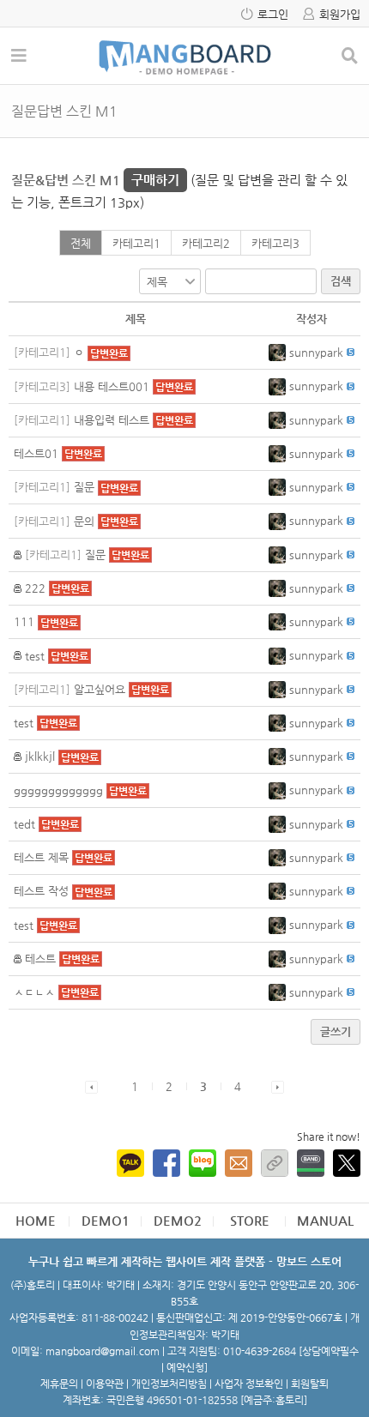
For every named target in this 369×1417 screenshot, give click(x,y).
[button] (279, 352)
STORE (249, 1220)
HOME (35, 1220)
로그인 (272, 14)
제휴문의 (59, 1384)
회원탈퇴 (310, 1384)
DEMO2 (178, 1220)
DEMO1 (106, 1220)
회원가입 (339, 14)
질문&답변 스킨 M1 (95, 179)
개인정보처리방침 (169, 1384)
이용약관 (105, 1384)
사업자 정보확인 (249, 1384)
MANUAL (325, 1220)
